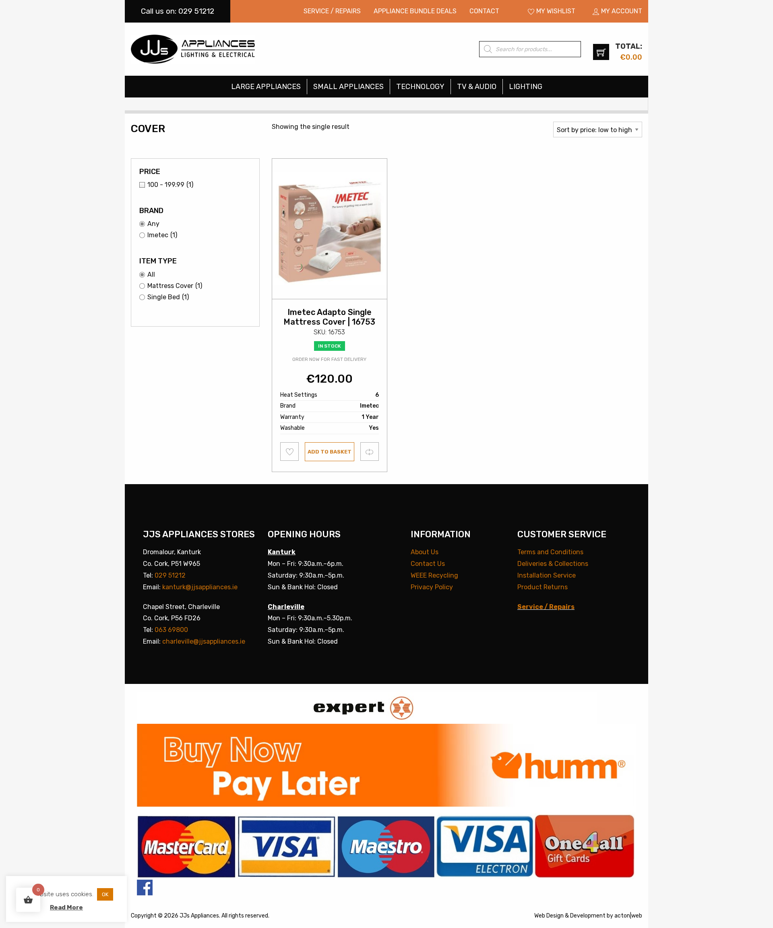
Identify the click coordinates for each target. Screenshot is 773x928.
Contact (484, 11)
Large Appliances (266, 86)
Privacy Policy (432, 587)
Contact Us (428, 564)
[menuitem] (332, 11)
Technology (420, 86)
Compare (370, 451)
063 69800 (171, 630)
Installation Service (546, 575)
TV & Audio (476, 86)
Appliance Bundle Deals (415, 11)
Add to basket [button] (329, 452)
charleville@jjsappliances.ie (203, 641)
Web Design (549, 915)
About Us (424, 552)
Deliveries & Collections (552, 564)
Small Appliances (348, 86)
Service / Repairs (332, 11)
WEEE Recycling (434, 575)
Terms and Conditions (550, 552)
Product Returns (542, 587)
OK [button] (105, 894)
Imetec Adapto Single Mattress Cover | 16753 (329, 317)
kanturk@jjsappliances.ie (200, 587)
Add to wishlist (290, 451)
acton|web (628, 915)
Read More (66, 907)
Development (588, 915)
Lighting (525, 86)
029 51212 (170, 575)
